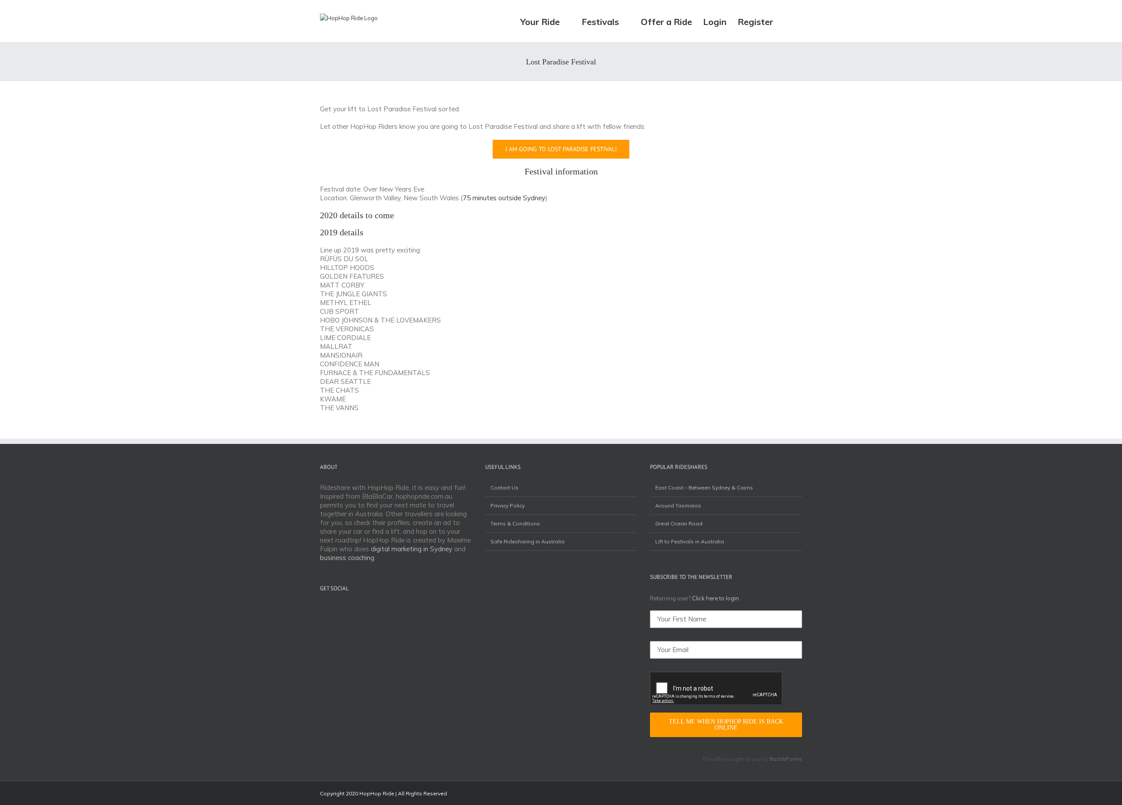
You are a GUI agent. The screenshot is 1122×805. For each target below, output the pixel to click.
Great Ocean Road (679, 523)
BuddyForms (786, 758)
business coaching (347, 557)
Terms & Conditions (515, 523)
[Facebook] (322, 609)
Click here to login (715, 598)
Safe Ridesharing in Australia (527, 541)
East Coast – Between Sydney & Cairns (704, 487)
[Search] (787, 21)
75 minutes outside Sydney (504, 198)
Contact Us (504, 487)
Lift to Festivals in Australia (689, 541)
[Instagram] (334, 609)
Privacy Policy (507, 505)
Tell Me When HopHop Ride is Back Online (726, 724)
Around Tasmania (678, 505)
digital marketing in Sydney (411, 549)
